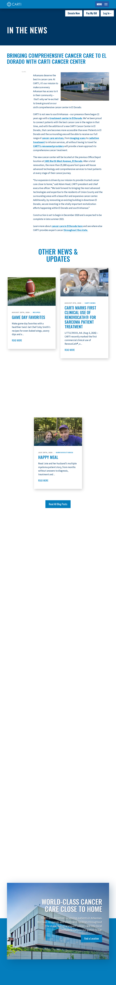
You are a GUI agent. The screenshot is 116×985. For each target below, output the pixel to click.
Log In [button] (106, 13)
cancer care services (53, 138)
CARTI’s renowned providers (48, 146)
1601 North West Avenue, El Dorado (63, 161)
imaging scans (78, 138)
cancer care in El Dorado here (67, 226)
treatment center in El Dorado (66, 118)
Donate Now (74, 13)
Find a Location (91, 938)
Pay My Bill (91, 13)
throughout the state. (76, 230)
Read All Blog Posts (58, 504)
